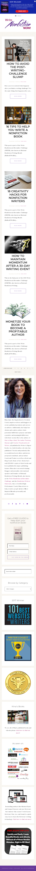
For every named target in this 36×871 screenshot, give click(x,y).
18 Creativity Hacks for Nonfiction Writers (18, 196)
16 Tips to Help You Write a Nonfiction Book (18, 131)
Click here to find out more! (22, 819)
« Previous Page (7, 368)
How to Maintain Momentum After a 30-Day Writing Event (18, 262)
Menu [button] (19, 16)
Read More (18, 96)
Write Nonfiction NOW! (18, 24)
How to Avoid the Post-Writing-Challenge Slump (18, 70)
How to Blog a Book (11, 440)
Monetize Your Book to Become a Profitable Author (18, 328)
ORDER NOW (22, 11)
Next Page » (18, 372)
